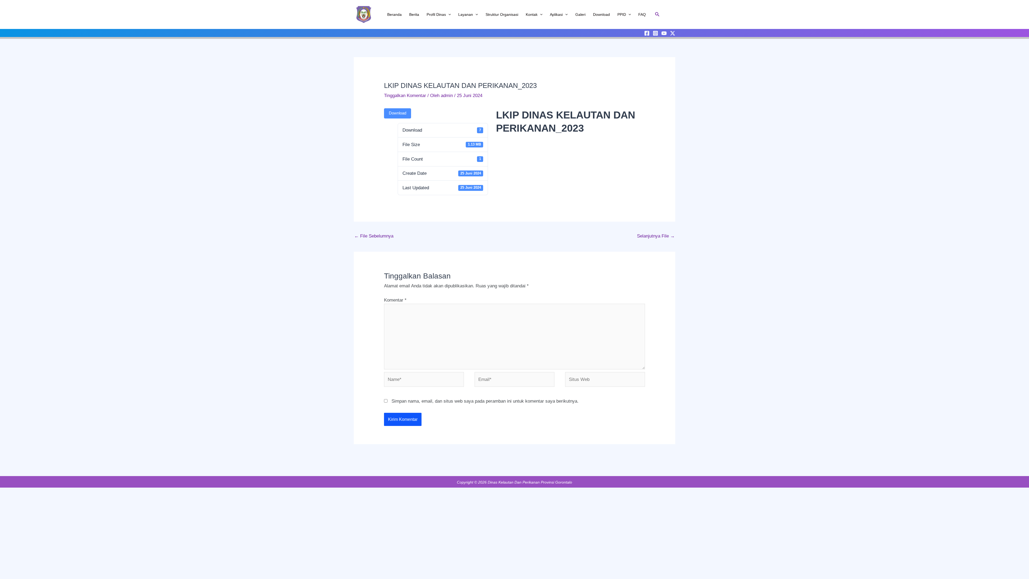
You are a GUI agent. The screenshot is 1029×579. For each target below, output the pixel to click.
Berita (414, 14)
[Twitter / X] (672, 33)
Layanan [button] (465, 14)
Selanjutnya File (656, 236)
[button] (448, 14)
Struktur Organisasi (502, 14)
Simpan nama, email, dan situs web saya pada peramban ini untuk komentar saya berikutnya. (485, 401)
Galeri (580, 14)
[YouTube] (664, 33)
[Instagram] (655, 33)
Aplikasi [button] (556, 14)
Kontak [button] (532, 14)
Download (601, 14)
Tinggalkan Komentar (405, 95)
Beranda (394, 14)
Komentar (395, 300)
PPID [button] (621, 14)
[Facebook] (647, 33)
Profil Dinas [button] (436, 14)
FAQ (642, 14)
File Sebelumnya (373, 236)
